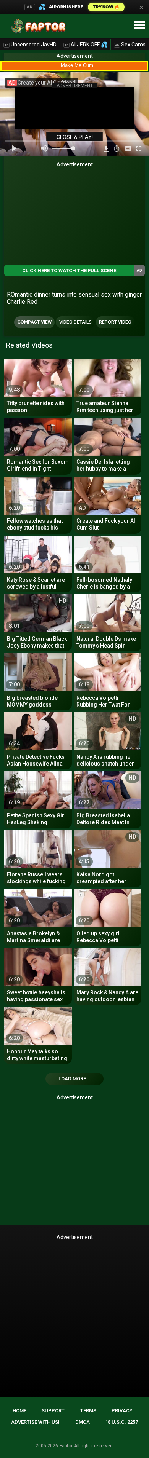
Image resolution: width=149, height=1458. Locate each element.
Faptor (66, 1445)
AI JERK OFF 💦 (86, 44)
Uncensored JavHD (31, 44)
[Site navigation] (139, 25)
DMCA (82, 1422)
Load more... (74, 1079)
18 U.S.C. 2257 (121, 1422)
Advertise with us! (35, 1422)
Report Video (115, 322)
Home (19, 1410)
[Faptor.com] (40, 26)
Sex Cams (130, 44)
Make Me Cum (77, 65)
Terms (88, 1410)
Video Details (75, 322)
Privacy (122, 1410)
